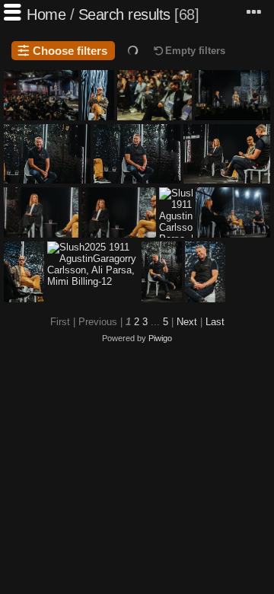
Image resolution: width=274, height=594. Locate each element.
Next (187, 321)
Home (46, 14)
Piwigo (160, 338)
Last (215, 321)
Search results (124, 14)
